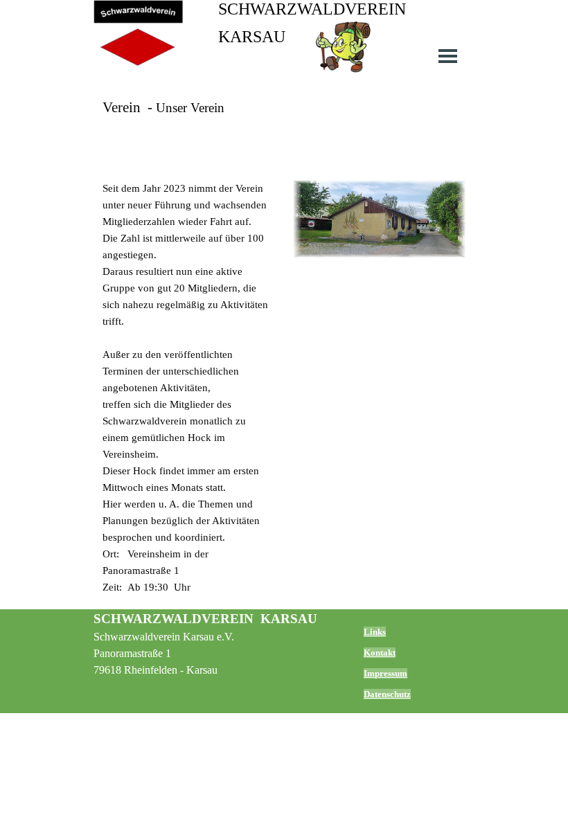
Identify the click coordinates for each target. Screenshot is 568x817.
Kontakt (380, 652)
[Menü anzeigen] (448, 56)
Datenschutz (387, 694)
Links (375, 632)
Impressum (385, 673)
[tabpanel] (284, 124)
